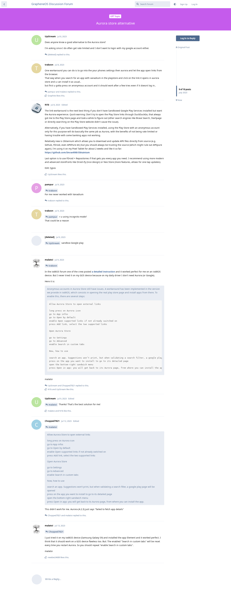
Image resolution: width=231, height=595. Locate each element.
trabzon (53, 190)
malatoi (53, 404)
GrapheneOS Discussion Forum (52, 4)
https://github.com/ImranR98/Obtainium (67, 152)
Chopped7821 (56, 531)
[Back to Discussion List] (4, 4)
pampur (53, 216)
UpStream (54, 243)
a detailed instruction (103, 271)
